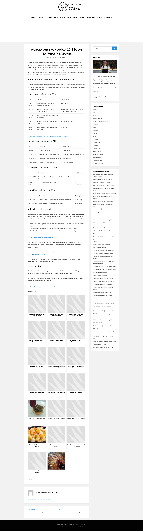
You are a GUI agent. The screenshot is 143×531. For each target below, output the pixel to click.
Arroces (95, 109)
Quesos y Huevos (97, 151)
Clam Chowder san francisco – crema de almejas (104, 269)
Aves (94, 112)
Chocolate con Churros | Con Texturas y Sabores (104, 266)
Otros (35, 480)
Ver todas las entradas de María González (39, 499)
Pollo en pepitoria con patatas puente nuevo (103, 234)
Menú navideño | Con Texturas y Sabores (102, 179)
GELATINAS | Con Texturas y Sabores (102, 323)
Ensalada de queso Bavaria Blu (100, 275)
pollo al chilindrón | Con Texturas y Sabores (103, 231)
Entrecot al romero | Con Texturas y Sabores (103, 281)
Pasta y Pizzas (96, 142)
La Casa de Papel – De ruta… (99, 344)
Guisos (94, 127)
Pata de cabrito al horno (99, 217)
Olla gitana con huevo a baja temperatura (103, 201)
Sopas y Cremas (72, 17)
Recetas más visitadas (104, 17)
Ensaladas (95, 124)
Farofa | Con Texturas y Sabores (100, 300)
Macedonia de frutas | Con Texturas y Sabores (104, 347)
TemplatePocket (70, 526)
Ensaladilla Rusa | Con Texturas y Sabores (103, 278)
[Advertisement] (71, 29)
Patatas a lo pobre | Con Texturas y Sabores (103, 220)
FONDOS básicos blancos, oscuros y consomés (104, 314)
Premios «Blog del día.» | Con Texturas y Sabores (104, 236)
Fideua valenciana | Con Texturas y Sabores (103, 303)
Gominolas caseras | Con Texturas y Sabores (103, 326)
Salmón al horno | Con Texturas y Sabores (103, 253)
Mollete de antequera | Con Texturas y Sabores (104, 185)
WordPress (82, 526)
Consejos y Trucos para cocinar (100, 121)
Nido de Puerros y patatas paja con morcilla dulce (105, 193)
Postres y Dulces (97, 148)
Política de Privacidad (62, 524)
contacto (111, 98)
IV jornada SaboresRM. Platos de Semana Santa (104, 341)
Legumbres (95, 130)
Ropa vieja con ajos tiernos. (99, 247)
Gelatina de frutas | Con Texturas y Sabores (103, 320)
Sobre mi (40, 17)
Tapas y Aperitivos (97, 160)
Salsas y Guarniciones (87, 17)
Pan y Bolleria (96, 139)
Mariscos (95, 133)
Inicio (33, 17)
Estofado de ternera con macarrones (102, 292)
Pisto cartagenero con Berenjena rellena (102, 228)
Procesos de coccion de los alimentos (102, 244)
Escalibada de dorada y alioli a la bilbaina (102, 284)
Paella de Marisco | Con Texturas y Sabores (103, 209)
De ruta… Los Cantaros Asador (100, 272)
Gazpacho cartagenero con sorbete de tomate (104, 317)
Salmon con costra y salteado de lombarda (103, 250)
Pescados (95, 145)
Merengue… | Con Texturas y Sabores (102, 182)
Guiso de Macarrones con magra (100, 329)
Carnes (62, 17)
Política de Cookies (74, 524)
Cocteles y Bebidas (52, 17)
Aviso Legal (83, 524)
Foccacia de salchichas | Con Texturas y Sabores (104, 311)
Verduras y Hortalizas (98, 163)
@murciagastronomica (40, 254)
